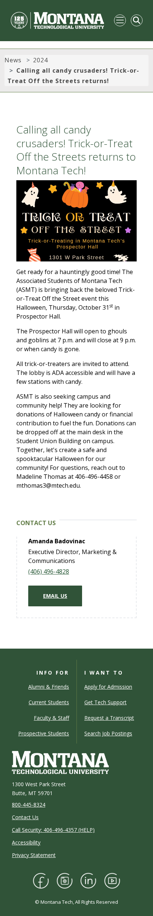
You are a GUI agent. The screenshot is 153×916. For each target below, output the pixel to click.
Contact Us (25, 817)
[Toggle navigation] (120, 20)
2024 (40, 60)
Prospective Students (43, 733)
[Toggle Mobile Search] (137, 20)
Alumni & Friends (48, 686)
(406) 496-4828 (48, 571)
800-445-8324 (28, 804)
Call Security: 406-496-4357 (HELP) (53, 829)
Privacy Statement (34, 855)
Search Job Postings (108, 733)
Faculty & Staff (51, 717)
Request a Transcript (109, 717)
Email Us (55, 595)
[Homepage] (57, 20)
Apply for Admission (108, 686)
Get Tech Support (105, 702)
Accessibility (26, 842)
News (13, 60)
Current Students (49, 702)
